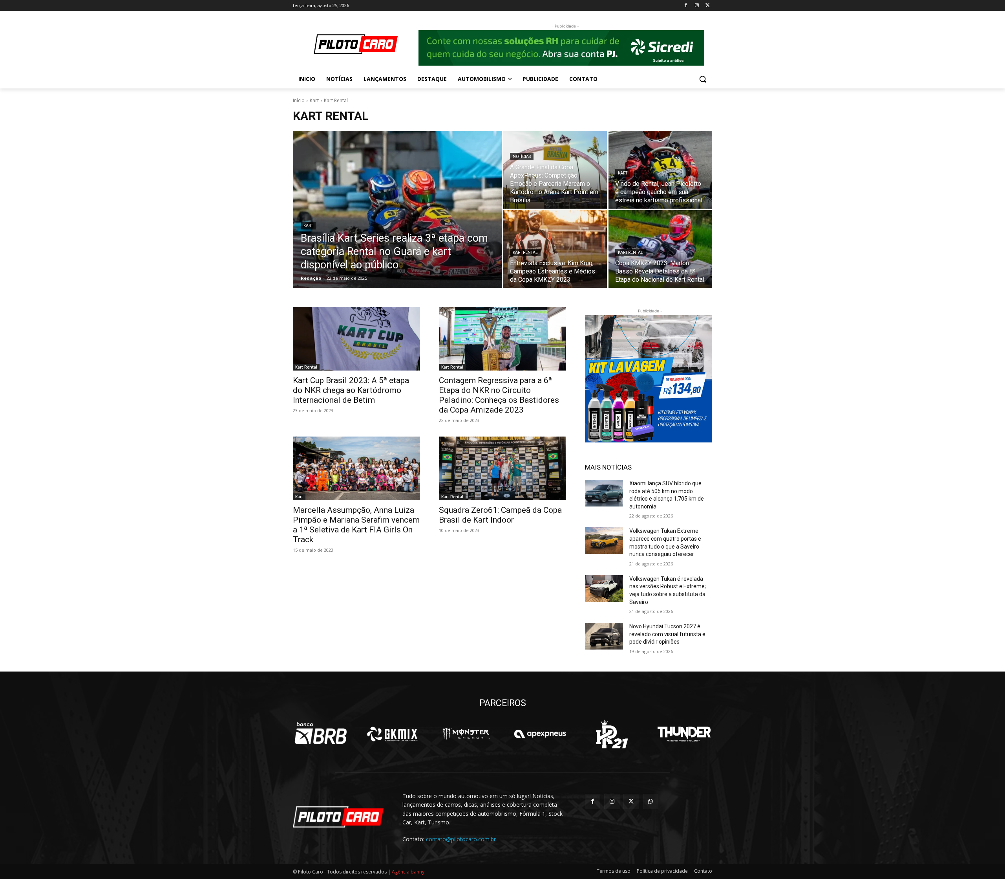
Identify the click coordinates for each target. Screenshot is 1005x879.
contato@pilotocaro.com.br (461, 839)
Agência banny (408, 871)
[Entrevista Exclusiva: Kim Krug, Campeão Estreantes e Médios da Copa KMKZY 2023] (555, 249)
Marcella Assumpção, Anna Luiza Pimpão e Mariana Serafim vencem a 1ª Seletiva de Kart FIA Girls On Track (356, 524)
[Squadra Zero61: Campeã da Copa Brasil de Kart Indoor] (502, 468)
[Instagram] (696, 5)
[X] (707, 5)
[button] (702, 79)
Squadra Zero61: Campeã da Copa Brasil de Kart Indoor (500, 515)
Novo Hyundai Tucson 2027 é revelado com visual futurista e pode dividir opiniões (667, 634)
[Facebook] (686, 5)
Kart (314, 100)
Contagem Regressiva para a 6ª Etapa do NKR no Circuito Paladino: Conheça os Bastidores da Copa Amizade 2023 (499, 395)
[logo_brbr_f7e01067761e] (321, 734)
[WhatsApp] (650, 801)
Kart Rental (525, 252)
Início (299, 100)
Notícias (522, 156)
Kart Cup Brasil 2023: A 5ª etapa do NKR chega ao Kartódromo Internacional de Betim (351, 390)
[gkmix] (393, 734)
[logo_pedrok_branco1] (612, 734)
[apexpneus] (540, 734)
